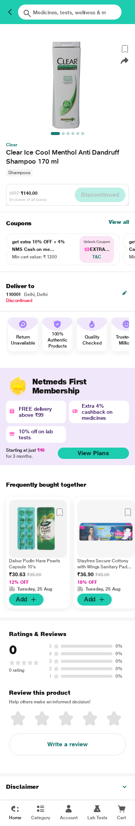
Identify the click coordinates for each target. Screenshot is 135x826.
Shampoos (19, 172)
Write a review (67, 744)
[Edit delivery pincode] (124, 293)
